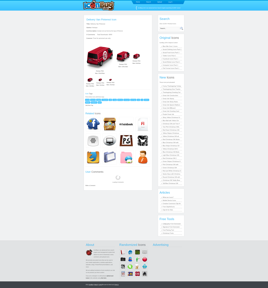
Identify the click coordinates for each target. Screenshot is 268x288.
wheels (88, 102)
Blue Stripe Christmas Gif (171, 146)
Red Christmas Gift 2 (170, 158)
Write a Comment (90, 185)
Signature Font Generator (171, 227)
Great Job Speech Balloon (171, 105)
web (110, 100)
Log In (170, 2)
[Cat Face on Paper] (137, 266)
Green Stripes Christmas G (172, 161)
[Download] (100, 56)
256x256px (101, 73)
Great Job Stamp (168, 98)
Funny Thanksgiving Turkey (172, 86)
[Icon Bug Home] (98, 10)
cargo (114, 100)
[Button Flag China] (145, 259)
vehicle (146, 100)
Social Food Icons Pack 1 (171, 52)
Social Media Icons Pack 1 (171, 62)
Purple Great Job (168, 114)
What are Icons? (168, 197)
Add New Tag (89, 105)
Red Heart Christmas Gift (171, 130)
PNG (102, 71)
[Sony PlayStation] (145, 252)
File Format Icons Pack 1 (171, 68)
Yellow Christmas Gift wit (171, 136)
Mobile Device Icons (169, 200)
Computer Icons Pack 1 (170, 65)
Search (148, 2)
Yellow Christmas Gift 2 (170, 149)
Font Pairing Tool (168, 230)
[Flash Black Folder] (123, 259)
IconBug (91, 284)
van (138, 100)
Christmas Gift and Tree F (171, 124)
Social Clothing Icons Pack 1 (172, 49)
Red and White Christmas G (172, 171)
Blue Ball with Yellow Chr (171, 120)
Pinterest (94, 102)
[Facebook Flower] (137, 259)
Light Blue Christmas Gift (171, 155)
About (96, 284)
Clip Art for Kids (168, 210)
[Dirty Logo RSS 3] (123, 266)
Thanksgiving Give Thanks (171, 89)
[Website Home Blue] (130, 252)
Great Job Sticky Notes (170, 102)
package (133, 100)
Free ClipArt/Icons (169, 207)
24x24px (112, 85)
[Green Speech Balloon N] (130, 266)
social (87, 100)
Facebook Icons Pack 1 (170, 59)
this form (103, 278)
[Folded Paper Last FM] (137, 274)
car (142, 100)
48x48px (91, 86)
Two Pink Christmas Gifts (171, 127)
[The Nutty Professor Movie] (123, 274)
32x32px (101, 85)
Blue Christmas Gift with (170, 142)
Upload (159, 2)
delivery (120, 100)
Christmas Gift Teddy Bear (171, 180)
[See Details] (93, 124)
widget (98, 100)
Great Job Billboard (169, 108)
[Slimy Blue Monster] (130, 259)
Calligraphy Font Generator (172, 224)
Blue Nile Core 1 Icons (170, 46)
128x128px (125, 66)
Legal (100, 284)
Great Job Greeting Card (171, 111)
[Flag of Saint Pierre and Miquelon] (130, 274)
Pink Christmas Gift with (170, 164)
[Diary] (123, 252)
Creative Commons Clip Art (172, 203)
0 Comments (90, 34)
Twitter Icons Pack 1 (169, 56)
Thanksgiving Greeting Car (171, 92)
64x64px (138, 63)
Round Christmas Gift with (171, 177)
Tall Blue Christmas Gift (170, 183)
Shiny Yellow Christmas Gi (171, 117)
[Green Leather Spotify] (137, 252)
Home (138, 2)
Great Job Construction (170, 95)
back (99, 102)
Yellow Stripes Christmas (171, 133)
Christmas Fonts (168, 233)
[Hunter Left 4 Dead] (145, 274)
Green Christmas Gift (170, 167)
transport (126, 100)
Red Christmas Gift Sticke (171, 139)
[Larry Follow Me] (145, 266)
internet (93, 100)
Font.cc (117, 284)
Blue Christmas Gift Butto (171, 152)
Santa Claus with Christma (171, 174)
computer (105, 100)
